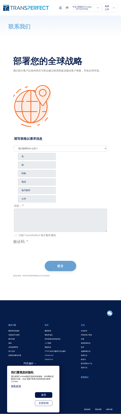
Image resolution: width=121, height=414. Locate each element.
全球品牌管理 (13, 347)
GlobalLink (49, 355)
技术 (47, 325)
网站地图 (98, 409)
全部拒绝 (44, 403)
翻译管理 (48, 331)
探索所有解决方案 (15, 355)
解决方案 (12, 325)
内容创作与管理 (14, 335)
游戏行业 (84, 355)
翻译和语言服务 (14, 331)
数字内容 (12, 339)
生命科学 (84, 331)
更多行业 (84, 368)
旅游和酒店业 (85, 343)
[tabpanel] (60, 26)
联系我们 (85, 377)
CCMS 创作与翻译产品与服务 (55, 351)
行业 (83, 325)
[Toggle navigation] (61, 8)
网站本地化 (49, 335)
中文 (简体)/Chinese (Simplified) (82, 7)
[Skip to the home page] (29, 8)
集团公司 (107, 8)
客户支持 (12, 351)
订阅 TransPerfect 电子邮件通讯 (37, 235)
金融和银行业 (85, 351)
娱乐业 (83, 359)
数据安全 (48, 347)
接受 (43, 394)
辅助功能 (109, 409)
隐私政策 (87, 409)
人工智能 (48, 343)
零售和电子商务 (86, 335)
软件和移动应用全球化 (52, 339)
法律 (82, 339)
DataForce (49, 359)
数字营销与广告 (86, 363)
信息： (18, 205)
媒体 (10, 343)
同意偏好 (28, 363)
